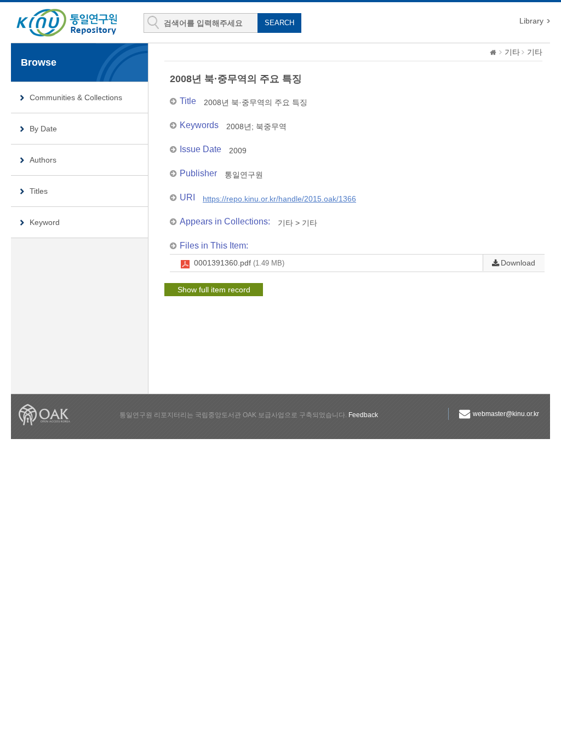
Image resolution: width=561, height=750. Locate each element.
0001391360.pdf (239, 262)
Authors (43, 159)
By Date (43, 128)
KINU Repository (75, 23)
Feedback (363, 415)
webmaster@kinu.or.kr (506, 414)
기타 (512, 52)
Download (518, 262)
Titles (39, 191)
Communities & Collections (76, 97)
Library (531, 20)
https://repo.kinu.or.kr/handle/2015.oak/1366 (279, 198)
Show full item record (214, 289)
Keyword (45, 222)
